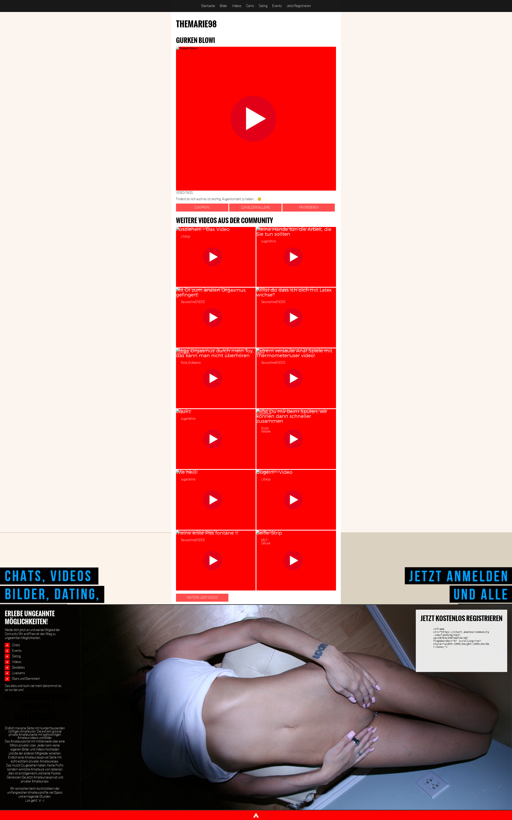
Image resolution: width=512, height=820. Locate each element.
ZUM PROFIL (202, 207)
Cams (250, 6)
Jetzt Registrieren (299, 6)
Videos (236, 6)
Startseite (208, 6)
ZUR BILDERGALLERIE (255, 207)
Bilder (223, 6)
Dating (263, 6)
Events (277, 6)
